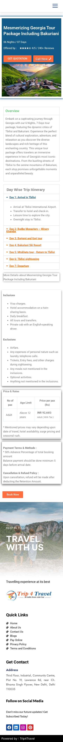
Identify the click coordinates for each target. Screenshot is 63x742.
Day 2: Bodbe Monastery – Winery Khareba (27, 230)
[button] (31, 197)
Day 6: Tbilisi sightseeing (24, 259)
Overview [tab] (12, 111)
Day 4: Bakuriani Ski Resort (25, 245)
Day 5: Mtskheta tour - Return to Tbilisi (32, 252)
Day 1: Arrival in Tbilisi (22, 197)
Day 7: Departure (19, 266)
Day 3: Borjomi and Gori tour (25, 238)
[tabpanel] (31, 148)
